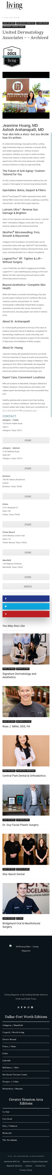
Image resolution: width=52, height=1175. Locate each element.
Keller (5, 1053)
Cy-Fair (19, 918)
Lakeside (6, 1060)
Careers (29, 1166)
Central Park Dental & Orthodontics (24, 775)
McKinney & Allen (24, 721)
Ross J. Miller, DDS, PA (16, 726)
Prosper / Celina (10, 1081)
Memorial (6, 1133)
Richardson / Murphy (12, 1088)
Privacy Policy (26, 1170)
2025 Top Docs (11, 18)
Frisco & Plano (23, 668)
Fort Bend (7, 1119)
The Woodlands (23, 820)
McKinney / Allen (10, 1067)
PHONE (27, 440)
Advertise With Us (12, 1162)
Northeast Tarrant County (14, 26)
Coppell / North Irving (13, 1032)
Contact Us (40, 1166)
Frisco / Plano (9, 1046)
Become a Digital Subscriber (35, 1162)
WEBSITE (28, 586)
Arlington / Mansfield (12, 1025)
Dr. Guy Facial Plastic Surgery (20, 825)
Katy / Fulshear (9, 1126)
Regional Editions (14, 1166)
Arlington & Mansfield (26, 23)
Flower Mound (42, 23)
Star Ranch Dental (13, 874)
